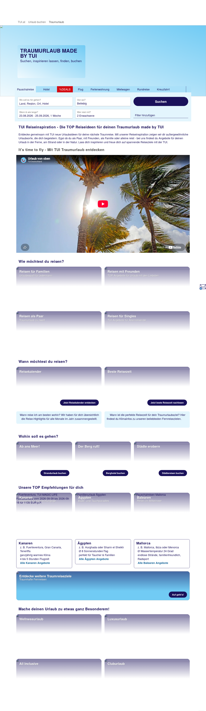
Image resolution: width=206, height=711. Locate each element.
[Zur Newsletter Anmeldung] (203, 289)
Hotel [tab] (46, 89)
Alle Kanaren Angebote (35, 563)
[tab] (25, 89)
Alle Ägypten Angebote (94, 559)
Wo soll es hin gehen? (30, 100)
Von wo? (81, 100)
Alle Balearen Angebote (153, 563)
